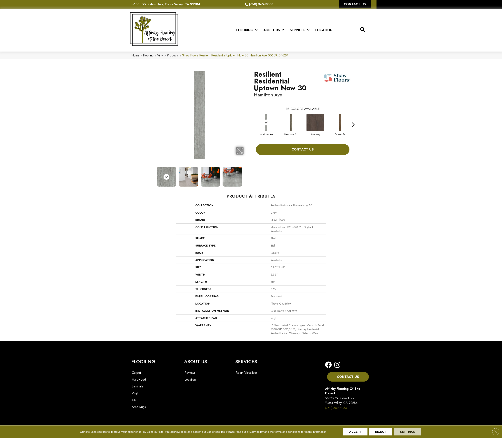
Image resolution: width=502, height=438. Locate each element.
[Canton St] (340, 122)
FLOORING (143, 361)
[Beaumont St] (291, 122)
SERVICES (246, 361)
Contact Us (303, 149)
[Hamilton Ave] (266, 122)
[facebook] (328, 365)
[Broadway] (315, 122)
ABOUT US (195, 361)
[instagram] (336, 365)
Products (173, 55)
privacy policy (255, 431)
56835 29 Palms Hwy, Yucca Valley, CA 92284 (165, 4)
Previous (153, 175)
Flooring (148, 55)
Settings (407, 431)
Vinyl (160, 55)
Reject (380, 431)
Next (246, 175)
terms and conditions (287, 431)
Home (135, 55)
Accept (355, 431)
